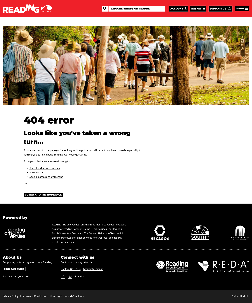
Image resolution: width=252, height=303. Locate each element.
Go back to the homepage (43, 194)
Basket (196, 8)
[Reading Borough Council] (172, 266)
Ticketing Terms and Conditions (67, 296)
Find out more (14, 269)
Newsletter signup (93, 269)
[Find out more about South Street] (200, 233)
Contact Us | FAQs (70, 269)
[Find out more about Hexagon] (160, 233)
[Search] (105, 9)
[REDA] (223, 266)
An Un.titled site (240, 296)
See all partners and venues (44, 168)
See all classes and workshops (46, 177)
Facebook (63, 276)
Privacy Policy (10, 296)
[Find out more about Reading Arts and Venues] (16, 233)
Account (176, 8)
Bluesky (79, 276)
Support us (218, 8)
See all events (37, 172)
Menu (240, 8)
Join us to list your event (16, 276)
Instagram (70, 276)
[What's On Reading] (27, 8)
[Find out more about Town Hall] (240, 233)
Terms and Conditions (34, 296)
